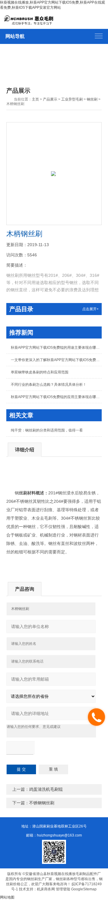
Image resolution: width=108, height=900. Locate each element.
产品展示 (50, 99)
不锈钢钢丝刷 (41, 802)
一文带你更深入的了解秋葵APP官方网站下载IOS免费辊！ (56, 360)
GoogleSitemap (84, 889)
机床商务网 (46, 889)
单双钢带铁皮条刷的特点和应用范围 (39, 372)
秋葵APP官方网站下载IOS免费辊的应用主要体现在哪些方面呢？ (56, 397)
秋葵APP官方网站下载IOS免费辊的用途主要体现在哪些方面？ (56, 347)
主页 (35, 99)
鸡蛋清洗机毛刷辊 (46, 789)
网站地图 (7, 897)
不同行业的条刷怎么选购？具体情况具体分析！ (48, 384)
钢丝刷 (92, 99)
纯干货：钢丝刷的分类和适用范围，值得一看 (47, 430)
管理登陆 (63, 889)
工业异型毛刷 (72, 99)
